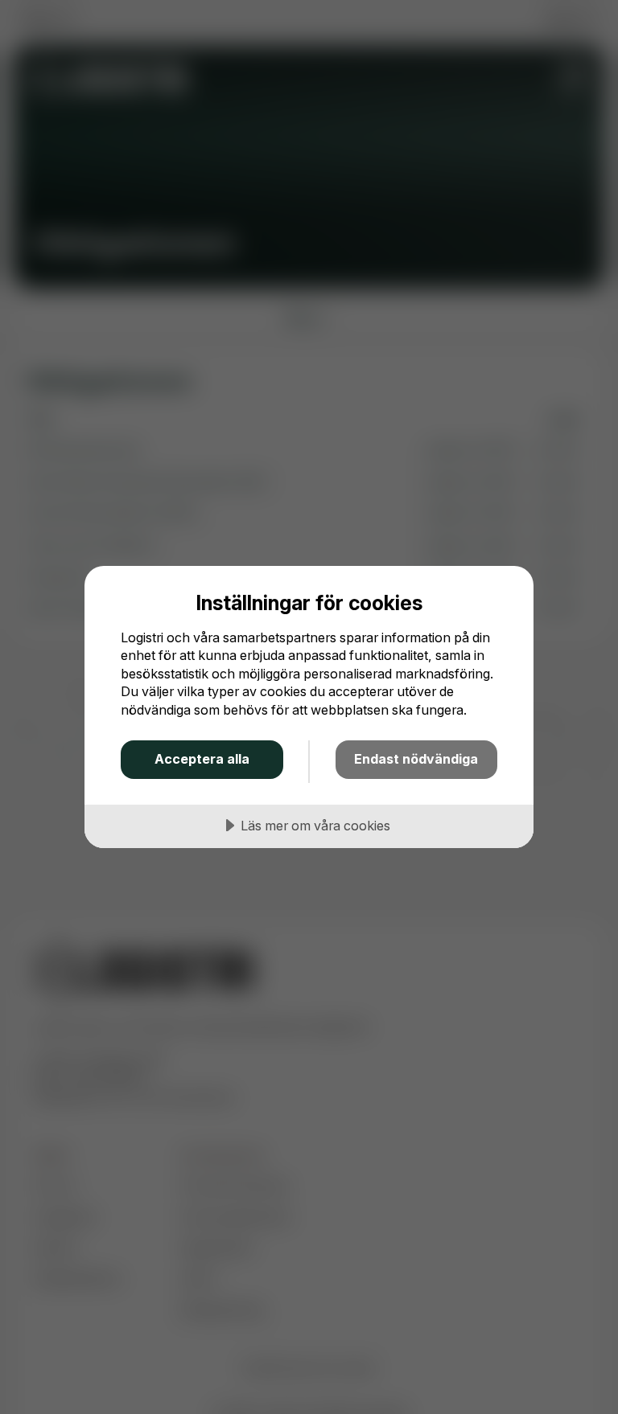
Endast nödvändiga (416, 759)
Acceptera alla (201, 759)
